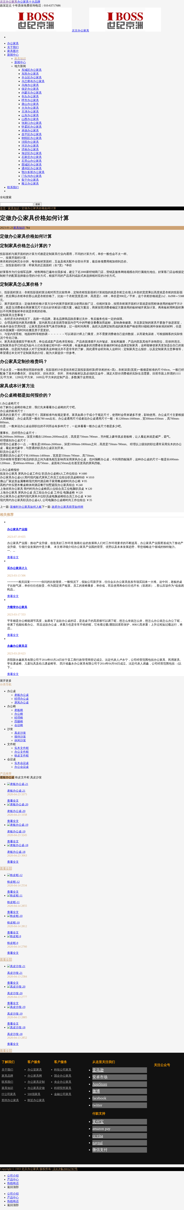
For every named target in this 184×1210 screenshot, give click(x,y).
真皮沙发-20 (14, 993)
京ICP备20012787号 (65, 1168)
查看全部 (6, 868)
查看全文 (13, 557)
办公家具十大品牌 (28, 1)
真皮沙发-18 (14, 1034)
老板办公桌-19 (16, 831)
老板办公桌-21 (16, 790)
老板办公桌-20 (16, 811)
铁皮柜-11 (13, 902)
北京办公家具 (8, 1)
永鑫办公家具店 (17, 645)
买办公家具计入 (17, 568)
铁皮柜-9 (12, 942)
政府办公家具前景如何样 (67, 506)
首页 (3, 208)
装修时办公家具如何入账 (26, 506)
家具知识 (13, 208)
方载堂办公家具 (17, 607)
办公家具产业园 (17, 529)
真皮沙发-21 (14, 972)
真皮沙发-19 (14, 1013)
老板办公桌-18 (16, 851)
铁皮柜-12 (13, 881)
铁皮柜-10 (13, 922)
